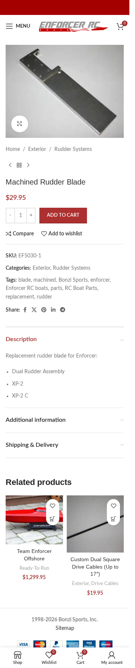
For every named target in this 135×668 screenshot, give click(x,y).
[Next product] (28, 165)
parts (56, 288)
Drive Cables (104, 583)
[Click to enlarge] (19, 123)
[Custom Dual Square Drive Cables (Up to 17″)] (95, 524)
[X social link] (34, 310)
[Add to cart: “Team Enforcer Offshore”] (52, 518)
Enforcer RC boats (27, 288)
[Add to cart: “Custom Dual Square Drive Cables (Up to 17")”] (113, 518)
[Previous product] (10, 165)
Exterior (37, 149)
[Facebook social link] (24, 310)
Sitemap (65, 628)
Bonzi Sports (73, 280)
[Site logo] (73, 26)
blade (24, 280)
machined (44, 280)
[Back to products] (19, 165)
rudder (44, 297)
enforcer (100, 280)
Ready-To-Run (34, 568)
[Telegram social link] (63, 310)
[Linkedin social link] (53, 310)
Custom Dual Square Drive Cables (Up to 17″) (95, 566)
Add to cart (63, 215)
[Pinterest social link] (44, 310)
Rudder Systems (73, 149)
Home (13, 149)
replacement (20, 297)
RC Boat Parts (81, 288)
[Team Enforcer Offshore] (34, 519)
